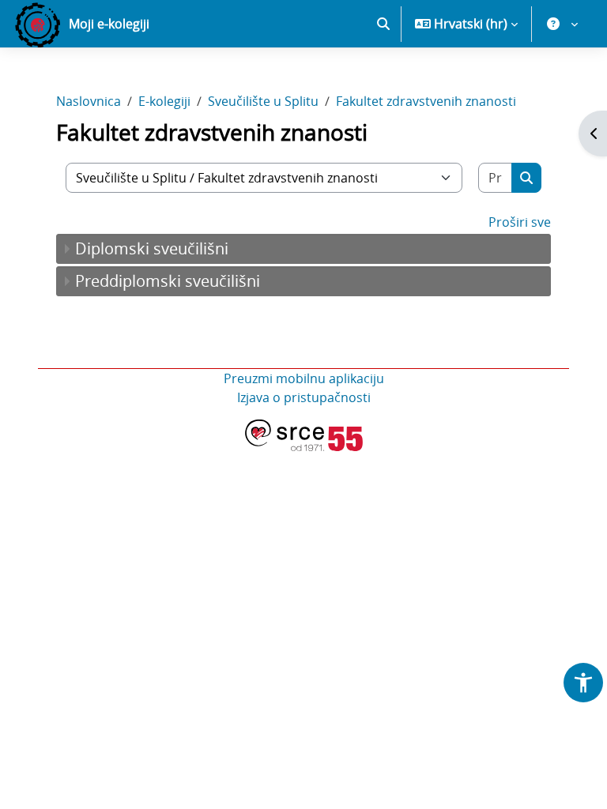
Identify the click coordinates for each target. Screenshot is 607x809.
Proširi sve (519, 222)
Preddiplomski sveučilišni (167, 281)
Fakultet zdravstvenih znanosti (426, 101)
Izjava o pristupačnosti (304, 397)
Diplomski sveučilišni (151, 248)
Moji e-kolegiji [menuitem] (109, 23)
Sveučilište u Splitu (263, 101)
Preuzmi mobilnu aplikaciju (304, 378)
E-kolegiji (164, 101)
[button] (383, 23)
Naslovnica (88, 101)
